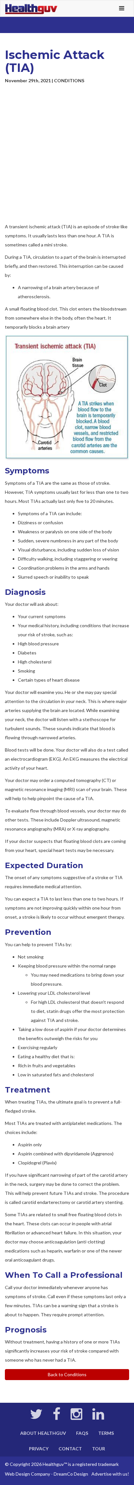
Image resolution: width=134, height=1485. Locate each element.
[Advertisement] (67, 154)
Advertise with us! (110, 1474)
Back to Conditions (67, 1374)
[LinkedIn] (98, 1417)
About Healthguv (43, 1433)
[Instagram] (76, 1417)
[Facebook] (56, 1417)
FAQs (82, 1433)
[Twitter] (36, 1417)
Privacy (38, 1448)
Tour (98, 1448)
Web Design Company (27, 1474)
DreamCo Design (71, 1474)
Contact (70, 1448)
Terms (106, 1433)
